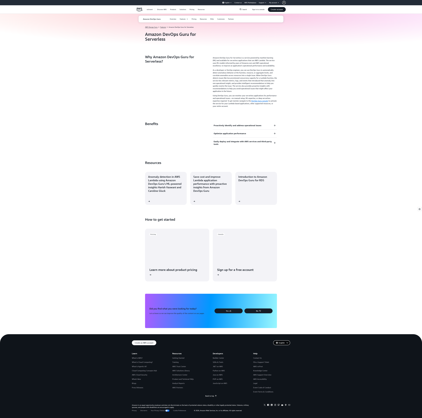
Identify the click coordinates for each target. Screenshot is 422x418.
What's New (136, 379)
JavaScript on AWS (220, 383)
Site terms (143, 410)
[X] (265, 405)
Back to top (209, 396)
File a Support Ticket (261, 362)
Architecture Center (179, 375)
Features (163, 27)
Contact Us (257, 358)
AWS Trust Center (179, 366)
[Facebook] (268, 405)
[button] (161, 9)
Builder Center (218, 358)
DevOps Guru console (259, 101)
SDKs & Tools (218, 362)
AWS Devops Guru (151, 27)
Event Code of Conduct (262, 387)
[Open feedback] (420, 209)
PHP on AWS (218, 379)
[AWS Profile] (284, 2)
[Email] (289, 405)
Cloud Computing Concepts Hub (144, 371)
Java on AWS (218, 375)
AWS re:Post (258, 366)
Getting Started (178, 358)
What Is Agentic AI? (139, 366)
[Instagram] (275, 405)
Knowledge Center (260, 371)
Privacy (134, 410)
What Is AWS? (137, 358)
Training (175, 362)
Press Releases (137, 387)
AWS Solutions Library (181, 371)
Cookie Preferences (179, 410)
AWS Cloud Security (139, 375)
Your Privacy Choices (158, 410)
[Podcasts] (286, 405)
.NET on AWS (218, 366)
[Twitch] (279, 405)
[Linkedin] (272, 405)
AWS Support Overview (262, 375)
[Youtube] (282, 405)
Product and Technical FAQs (183, 379)
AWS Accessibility (260, 379)
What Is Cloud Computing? (142, 362)
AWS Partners (177, 387)
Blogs (134, 383)
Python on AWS (219, 371)
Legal (255, 383)
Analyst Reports (178, 383)
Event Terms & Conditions (263, 392)
